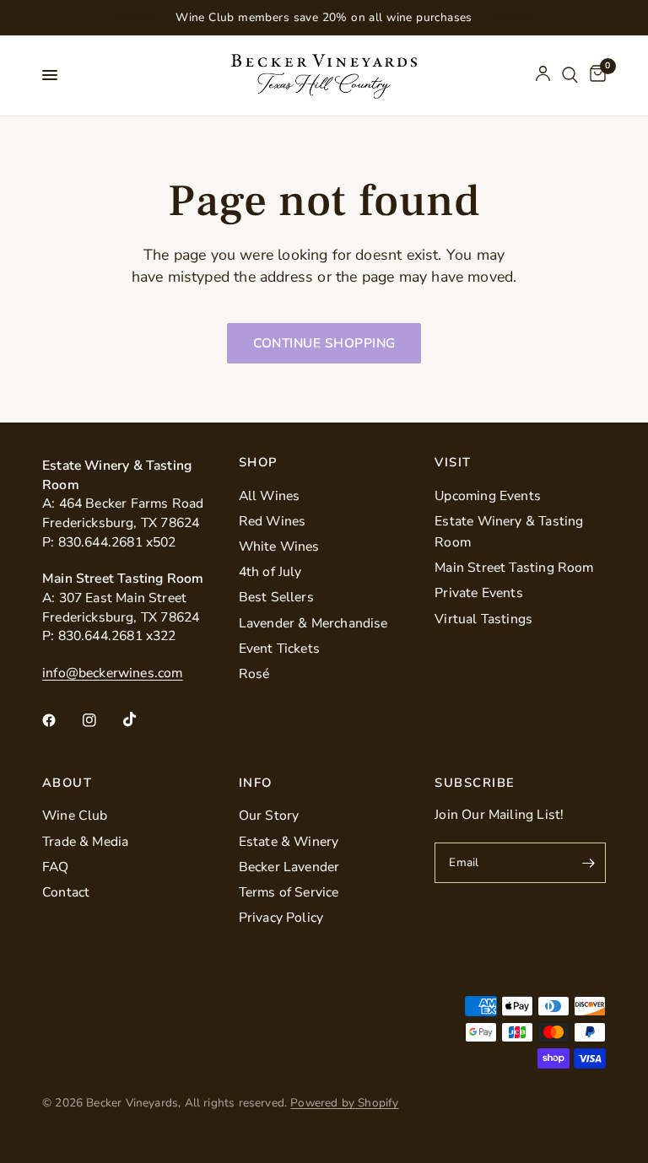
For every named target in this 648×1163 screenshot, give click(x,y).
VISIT (453, 462)
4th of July (270, 572)
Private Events (479, 593)
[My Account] (543, 75)
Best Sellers (276, 597)
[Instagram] (101, 720)
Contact (65, 892)
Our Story (269, 815)
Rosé (254, 674)
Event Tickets (279, 648)
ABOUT (67, 783)
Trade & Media (85, 841)
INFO (256, 783)
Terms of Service (289, 892)
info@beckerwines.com (112, 673)
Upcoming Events (488, 496)
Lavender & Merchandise (313, 623)
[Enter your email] (589, 863)
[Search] (570, 75)
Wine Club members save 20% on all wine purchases (324, 17)
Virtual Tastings (483, 619)
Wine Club (75, 815)
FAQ (55, 867)
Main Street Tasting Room (514, 567)
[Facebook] (60, 720)
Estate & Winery (289, 841)
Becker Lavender (289, 867)
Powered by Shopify (344, 1103)
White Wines (279, 546)
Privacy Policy (281, 917)
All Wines (269, 496)
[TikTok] (141, 719)
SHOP (258, 462)
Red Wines (272, 521)
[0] (595, 75)
